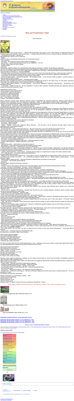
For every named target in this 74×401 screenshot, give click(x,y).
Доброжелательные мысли (8, 18)
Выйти (35, 390)
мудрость (54, 326)
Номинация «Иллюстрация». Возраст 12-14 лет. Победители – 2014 (17, 321)
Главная (4, 14)
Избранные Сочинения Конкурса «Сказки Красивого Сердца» (16, 317)
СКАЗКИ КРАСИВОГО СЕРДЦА (10, 23)
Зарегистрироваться (27, 390)
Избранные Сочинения (17, 326)
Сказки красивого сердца (63, 326)
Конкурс (5, 352)
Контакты (5, 29)
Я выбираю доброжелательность (6, 0)
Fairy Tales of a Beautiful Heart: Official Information (12, 16)
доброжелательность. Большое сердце (40, 326)
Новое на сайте (26, 326)
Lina (15, 36)
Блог (4, 361)
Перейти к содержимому (5, 12)
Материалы (5, 26)
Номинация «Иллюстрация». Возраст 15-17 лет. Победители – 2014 (17, 322)
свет (57, 326)
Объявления (5, 20)
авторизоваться (21, 332)
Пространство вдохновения (9, 346)
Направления (6, 349)
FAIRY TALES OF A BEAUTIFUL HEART (11, 15)
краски (50, 326)
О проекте (5, 19)
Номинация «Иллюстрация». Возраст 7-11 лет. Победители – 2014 (17, 319)
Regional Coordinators (7, 17)
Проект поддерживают (7, 21)
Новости (5, 358)
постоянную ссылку (13, 327)
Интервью (5, 28)
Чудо (69, 326)
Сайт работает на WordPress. (6, 399)
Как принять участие (7, 24)
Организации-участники (8, 25)
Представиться (17, 390)
